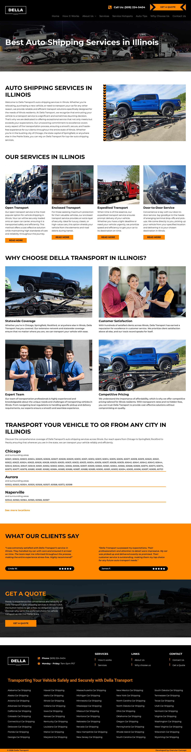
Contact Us (178, 660)
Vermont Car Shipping (166, 711)
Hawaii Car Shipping (54, 690)
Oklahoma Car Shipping (128, 716)
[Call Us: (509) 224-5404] (110, 7)
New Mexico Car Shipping (129, 690)
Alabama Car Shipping (19, 690)
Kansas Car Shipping (54, 716)
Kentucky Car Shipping (56, 721)
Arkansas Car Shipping (19, 706)
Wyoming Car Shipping (167, 737)
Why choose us (143, 665)
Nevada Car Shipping (87, 726)
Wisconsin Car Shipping (167, 732)
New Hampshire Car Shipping (92, 732)
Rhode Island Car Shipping (130, 732)
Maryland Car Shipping (55, 737)
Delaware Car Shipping (19, 726)
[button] (89, 16)
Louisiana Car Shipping (55, 726)
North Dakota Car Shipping (130, 706)
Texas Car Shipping (164, 701)
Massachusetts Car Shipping (91, 690)
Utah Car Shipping (164, 706)
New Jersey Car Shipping (89, 737)
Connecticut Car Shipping (21, 721)
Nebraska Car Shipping (88, 721)
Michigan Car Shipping (88, 695)
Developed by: (162, 750)
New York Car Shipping (128, 695)
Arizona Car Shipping (18, 701)
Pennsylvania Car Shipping (130, 726)
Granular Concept (178, 750)
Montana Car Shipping (88, 716)
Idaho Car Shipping (54, 695)
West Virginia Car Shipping (168, 726)
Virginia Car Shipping (165, 716)
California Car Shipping (19, 711)
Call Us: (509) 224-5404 (129, 7)
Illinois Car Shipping (54, 701)
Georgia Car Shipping (19, 737)
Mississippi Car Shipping (89, 706)
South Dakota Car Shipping (169, 690)
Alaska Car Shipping (18, 695)
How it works (105, 660)
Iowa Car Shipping (53, 711)
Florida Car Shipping (18, 732)
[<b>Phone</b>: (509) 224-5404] (39, 658)
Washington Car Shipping (168, 721)
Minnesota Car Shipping (89, 701)
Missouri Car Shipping (88, 711)
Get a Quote (179, 665)
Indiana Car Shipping (54, 706)
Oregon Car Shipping (127, 721)
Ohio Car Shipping (125, 711)
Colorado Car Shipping (19, 716)
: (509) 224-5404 (54, 658)
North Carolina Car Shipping (130, 701)
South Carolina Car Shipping (131, 737)
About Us (139, 660)
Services (102, 665)
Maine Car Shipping (54, 732)
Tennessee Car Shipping (167, 695)
